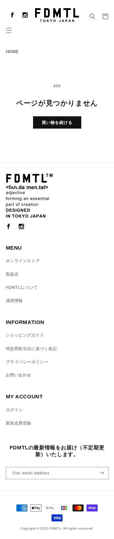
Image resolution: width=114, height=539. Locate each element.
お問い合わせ (19, 375)
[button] (8, 30)
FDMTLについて (22, 287)
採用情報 (14, 300)
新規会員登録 (19, 423)
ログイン (14, 409)
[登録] (101, 473)
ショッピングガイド (25, 335)
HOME (12, 51)
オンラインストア (23, 260)
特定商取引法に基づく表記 (31, 348)
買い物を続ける (57, 122)
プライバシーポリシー (27, 361)
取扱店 (12, 274)
